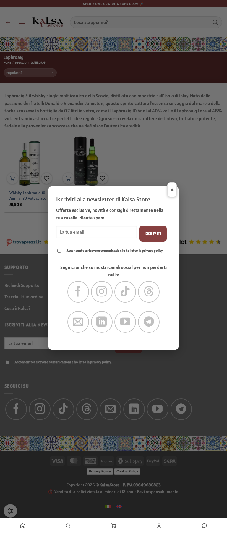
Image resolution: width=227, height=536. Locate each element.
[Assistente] (204, 525)
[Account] (159, 525)
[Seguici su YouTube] (125, 322)
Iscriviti (153, 233)
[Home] (23, 525)
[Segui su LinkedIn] (102, 322)
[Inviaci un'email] (78, 322)
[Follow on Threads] (149, 292)
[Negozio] (68, 525)
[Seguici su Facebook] (78, 292)
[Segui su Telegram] (149, 322)
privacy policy (152, 250)
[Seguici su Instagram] (102, 292)
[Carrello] (113, 525)
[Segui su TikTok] (125, 292)
